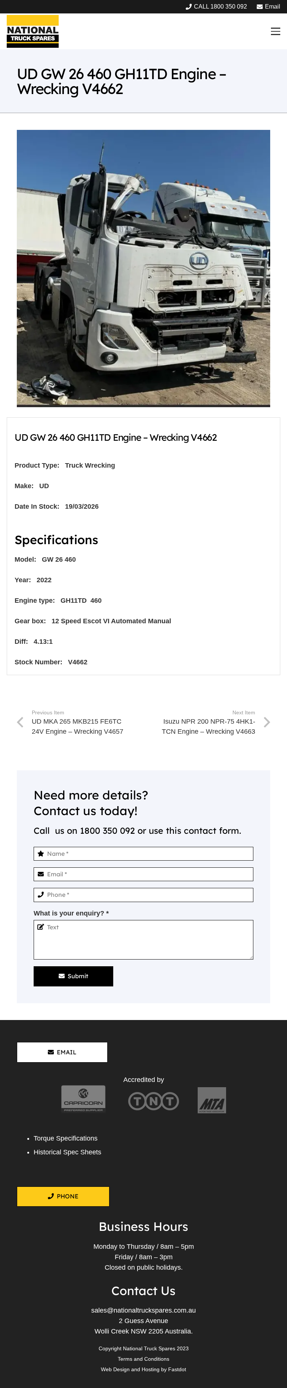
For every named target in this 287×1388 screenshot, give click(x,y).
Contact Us (143, 1290)
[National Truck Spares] (33, 31)
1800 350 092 (107, 830)
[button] (275, 31)
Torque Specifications (66, 1138)
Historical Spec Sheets (67, 1152)
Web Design (115, 1369)
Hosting (151, 1369)
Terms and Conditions (143, 1359)
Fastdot (177, 1369)
